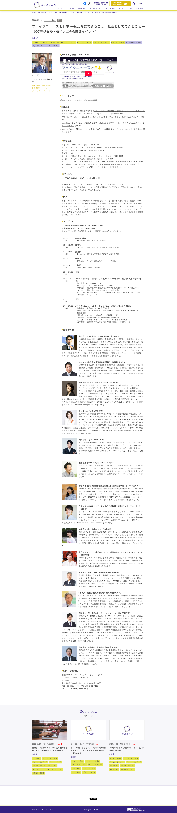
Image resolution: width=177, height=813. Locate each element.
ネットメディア (56, 762)
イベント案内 (42, 12)
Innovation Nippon (134, 42)
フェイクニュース (84, 42)
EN (138, 4)
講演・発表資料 (125, 744)
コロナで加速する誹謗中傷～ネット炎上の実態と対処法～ (127, 749)
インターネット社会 (51, 42)
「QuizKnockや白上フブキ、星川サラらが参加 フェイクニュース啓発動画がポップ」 (104, 117)
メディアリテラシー (101, 42)
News (71, 8)
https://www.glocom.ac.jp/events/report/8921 (78, 100)
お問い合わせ (36, 810)
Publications (125, 8)
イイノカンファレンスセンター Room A (87, 148)
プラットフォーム (89, 772)
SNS (37, 42)
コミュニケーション (79, 765)
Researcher (95, 8)
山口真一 (36, 38)
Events (81, 8)
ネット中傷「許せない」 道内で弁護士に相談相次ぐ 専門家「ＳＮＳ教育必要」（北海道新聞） (88, 750)
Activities (110, 8)
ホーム (34, 12)
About (61, 8)
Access (139, 8)
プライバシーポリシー (48, 810)
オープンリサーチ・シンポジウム (46, 46)
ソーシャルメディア (40, 762)
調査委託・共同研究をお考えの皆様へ (101, 3)
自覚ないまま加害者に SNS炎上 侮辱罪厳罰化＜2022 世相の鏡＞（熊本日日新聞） (49, 749)
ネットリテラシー (68, 42)
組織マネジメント (128, 769)
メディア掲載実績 (48, 744)
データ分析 (76, 768)
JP (142, 4)
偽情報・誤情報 (118, 42)
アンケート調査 (78, 761)
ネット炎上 (52, 765)
